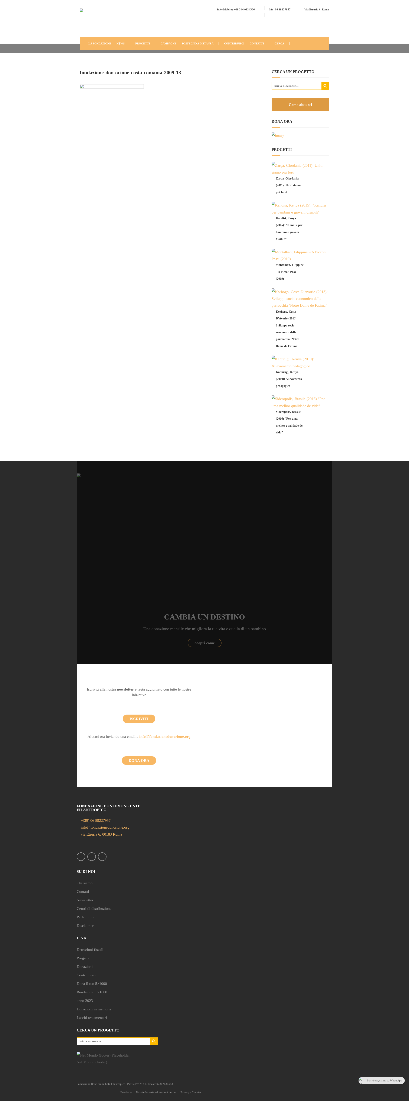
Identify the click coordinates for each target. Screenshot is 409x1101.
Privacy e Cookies (190, 1092)
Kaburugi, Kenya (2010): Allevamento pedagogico (289, 378)
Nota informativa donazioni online (156, 1092)
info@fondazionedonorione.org (164, 736)
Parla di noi (86, 917)
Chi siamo (84, 883)
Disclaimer (85, 925)
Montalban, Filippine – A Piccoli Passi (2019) (290, 271)
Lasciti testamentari (92, 1018)
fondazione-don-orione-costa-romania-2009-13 (130, 72)
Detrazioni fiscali (90, 949)
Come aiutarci (300, 105)
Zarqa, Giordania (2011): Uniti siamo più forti (288, 185)
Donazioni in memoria (94, 1009)
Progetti (83, 958)
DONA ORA (139, 760)
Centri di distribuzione (94, 908)
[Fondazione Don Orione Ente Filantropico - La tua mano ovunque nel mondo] (92, 22)
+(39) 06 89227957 (96, 820)
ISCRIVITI (139, 719)
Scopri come (204, 643)
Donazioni (85, 966)
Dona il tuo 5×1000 (92, 983)
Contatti (83, 891)
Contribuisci (86, 975)
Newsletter (85, 900)
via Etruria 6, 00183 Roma (101, 834)
